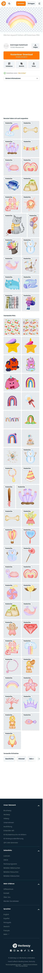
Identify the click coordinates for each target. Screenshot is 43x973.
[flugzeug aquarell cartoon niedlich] (12, 437)
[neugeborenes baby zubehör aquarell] (9, 341)
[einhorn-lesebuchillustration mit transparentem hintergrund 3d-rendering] (12, 739)
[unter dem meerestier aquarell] (12, 240)
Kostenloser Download (21, 55)
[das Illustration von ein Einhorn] (12, 572)
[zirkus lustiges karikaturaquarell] (24, 338)
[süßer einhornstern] (12, 535)
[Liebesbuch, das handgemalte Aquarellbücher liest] (12, 455)
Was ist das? (22, 73)
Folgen (35, 47)
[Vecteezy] (3, 3)
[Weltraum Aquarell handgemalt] (12, 474)
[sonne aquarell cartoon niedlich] (12, 295)
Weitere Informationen (13, 77)
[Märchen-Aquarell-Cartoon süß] (12, 129)
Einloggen (31, 3)
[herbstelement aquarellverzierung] (15, 317)
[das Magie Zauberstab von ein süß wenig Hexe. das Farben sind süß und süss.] (12, 665)
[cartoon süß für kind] (12, 418)
